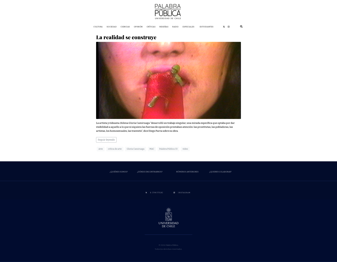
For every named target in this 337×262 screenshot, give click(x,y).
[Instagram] (229, 27)
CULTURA (98, 27)
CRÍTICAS (151, 27)
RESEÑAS (163, 27)
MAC (152, 149)
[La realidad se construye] (168, 80)
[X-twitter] (224, 27)
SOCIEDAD (112, 27)
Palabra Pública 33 (168, 149)
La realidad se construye (126, 37)
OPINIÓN (138, 27)
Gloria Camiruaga (135, 149)
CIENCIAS (125, 27)
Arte (100, 149)
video (185, 149)
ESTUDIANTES (207, 27)
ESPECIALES (188, 27)
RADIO (175, 27)
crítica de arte (115, 149)
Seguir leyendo (106, 139)
